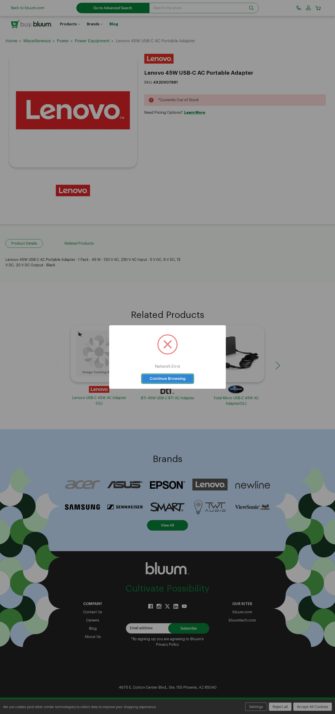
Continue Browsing (168, 379)
